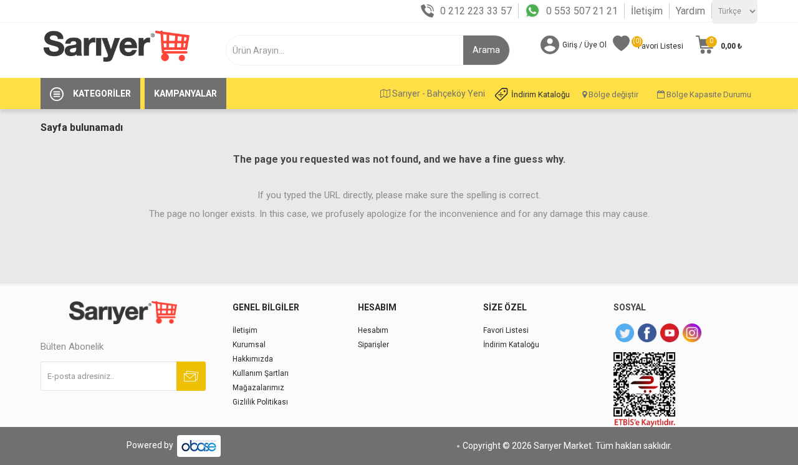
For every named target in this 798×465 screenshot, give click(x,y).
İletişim (647, 11)
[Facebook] (647, 333)
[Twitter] (624, 333)
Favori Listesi (506, 330)
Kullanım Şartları (261, 373)
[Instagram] (692, 333)
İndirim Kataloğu (540, 94)
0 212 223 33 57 (476, 11)
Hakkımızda (253, 359)
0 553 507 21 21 (582, 11)
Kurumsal (249, 344)
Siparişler (373, 344)
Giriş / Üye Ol (584, 45)
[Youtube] (669, 333)
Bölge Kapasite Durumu (708, 94)
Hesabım (373, 330)
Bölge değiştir (612, 94)
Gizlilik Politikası (260, 402)
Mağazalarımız (258, 387)
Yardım (690, 11)
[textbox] (353, 50)
